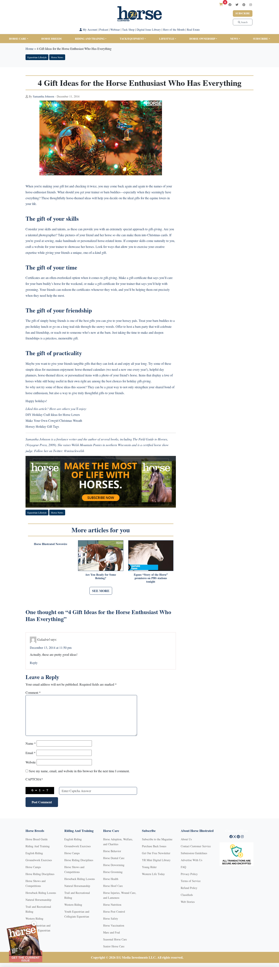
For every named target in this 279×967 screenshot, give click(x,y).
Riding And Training (38, 846)
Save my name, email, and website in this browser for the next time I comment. (79, 771)
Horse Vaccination (113, 925)
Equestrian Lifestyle (37, 57)
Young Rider (149, 867)
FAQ (183, 867)
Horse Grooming (113, 872)
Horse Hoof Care (113, 886)
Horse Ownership (202, 38)
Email (31, 753)
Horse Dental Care (113, 858)
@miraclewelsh (74, 451)
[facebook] (230, 5)
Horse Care (17, 38)
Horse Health (110, 879)
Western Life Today (153, 874)
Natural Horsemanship (38, 900)
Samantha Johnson (43, 96)
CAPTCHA (34, 779)
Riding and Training (90, 38)
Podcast (103, 29)
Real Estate (193, 29)
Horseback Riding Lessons (41, 893)
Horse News (57, 57)
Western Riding (34, 918)
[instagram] (250, 5)
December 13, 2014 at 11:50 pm (50, 647)
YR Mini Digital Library (156, 860)
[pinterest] (243, 5)
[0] (221, 4)
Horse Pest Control (114, 911)
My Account (89, 29)
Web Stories (188, 902)
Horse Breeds (51, 38)
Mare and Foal (111, 932)
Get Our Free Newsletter (156, 853)
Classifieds (187, 895)
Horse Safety (110, 918)
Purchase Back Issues (154, 846)
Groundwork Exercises (39, 860)
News (234, 38)
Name (31, 743)
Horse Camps (33, 867)
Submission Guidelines (194, 853)
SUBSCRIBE (260, 38)
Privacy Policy (189, 874)
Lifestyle (166, 38)
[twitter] (236, 5)
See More (100, 590)
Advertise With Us (191, 860)
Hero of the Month (174, 29)
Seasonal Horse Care (115, 939)
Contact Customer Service (196, 846)
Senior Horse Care (113, 946)
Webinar (115, 29)
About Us (186, 839)
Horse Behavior (112, 851)
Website (31, 762)
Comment (33, 692)
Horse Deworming (113, 865)
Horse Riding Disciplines (40, 874)
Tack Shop (128, 29)
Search (244, 22)
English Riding (34, 853)
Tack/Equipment (132, 38)
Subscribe (242, 13)
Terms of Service (191, 881)
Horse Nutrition (112, 905)
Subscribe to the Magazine (157, 839)
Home (29, 48)
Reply (34, 662)
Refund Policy (189, 888)
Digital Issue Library (149, 29)
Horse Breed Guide (37, 839)
